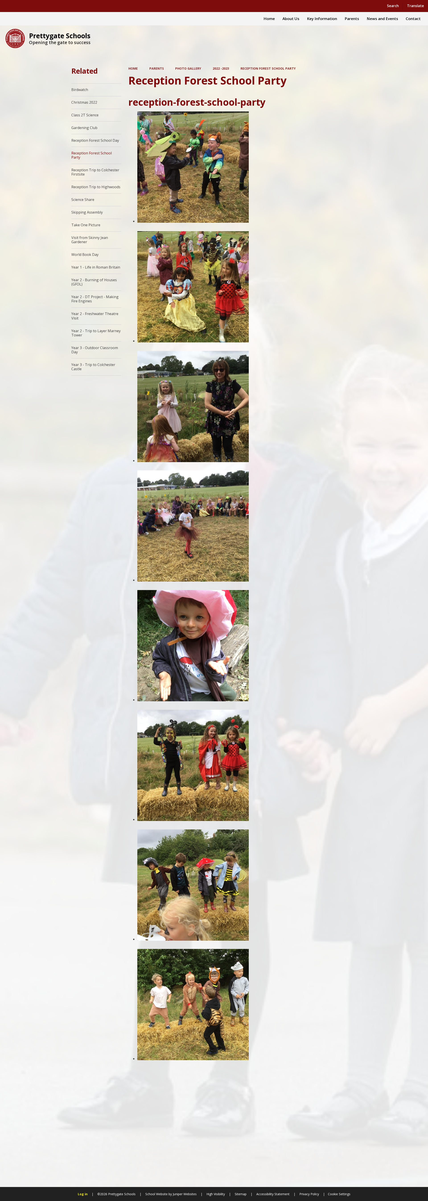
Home (133, 68)
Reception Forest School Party (268, 68)
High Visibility (215, 1194)
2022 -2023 (221, 68)
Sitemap (241, 1194)
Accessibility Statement (273, 1194)
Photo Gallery (188, 68)
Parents (156, 68)
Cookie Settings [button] (339, 1194)
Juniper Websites (184, 1194)
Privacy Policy (309, 1194)
